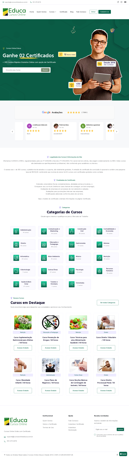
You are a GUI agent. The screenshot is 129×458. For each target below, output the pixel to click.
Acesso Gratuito (23, 348)
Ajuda (124, 454)
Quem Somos (41, 12)
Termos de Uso (48, 427)
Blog (71, 12)
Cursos (51, 12)
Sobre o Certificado (50, 424)
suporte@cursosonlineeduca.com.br (16, 2)
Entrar (93, 12)
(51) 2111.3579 (37, 2)
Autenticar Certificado (76, 424)
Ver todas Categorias (107, 303)
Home (32, 12)
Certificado (63, 12)
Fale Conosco (81, 12)
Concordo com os (110, 435)
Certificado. (87, 199)
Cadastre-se (104, 12)
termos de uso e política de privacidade (110, 435)
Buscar (45, 70)
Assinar (120, 429)
